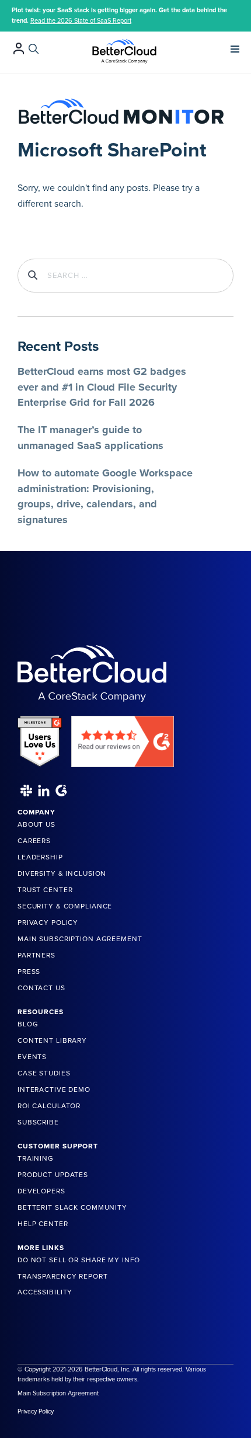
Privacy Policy (48, 922)
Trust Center (45, 890)
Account (19, 48)
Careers (34, 841)
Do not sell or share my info (79, 1260)
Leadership (40, 857)
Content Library (52, 1040)
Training (36, 1158)
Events (32, 1057)
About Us (36, 824)
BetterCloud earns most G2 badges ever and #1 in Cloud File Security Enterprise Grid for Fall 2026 (102, 387)
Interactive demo (54, 1089)
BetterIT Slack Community (72, 1207)
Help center (43, 1224)
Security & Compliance (65, 906)
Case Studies (44, 1073)
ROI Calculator (49, 1106)
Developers (41, 1191)
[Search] (33, 49)
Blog (28, 1024)
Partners (36, 955)
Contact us (41, 988)
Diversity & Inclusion (62, 873)
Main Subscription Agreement (80, 939)
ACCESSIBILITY (45, 1292)
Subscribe (38, 1122)
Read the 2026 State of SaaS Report (80, 21)
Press (29, 971)
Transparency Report (63, 1276)
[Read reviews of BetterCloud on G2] (122, 737)
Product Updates (53, 1175)
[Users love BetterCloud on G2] (40, 737)
